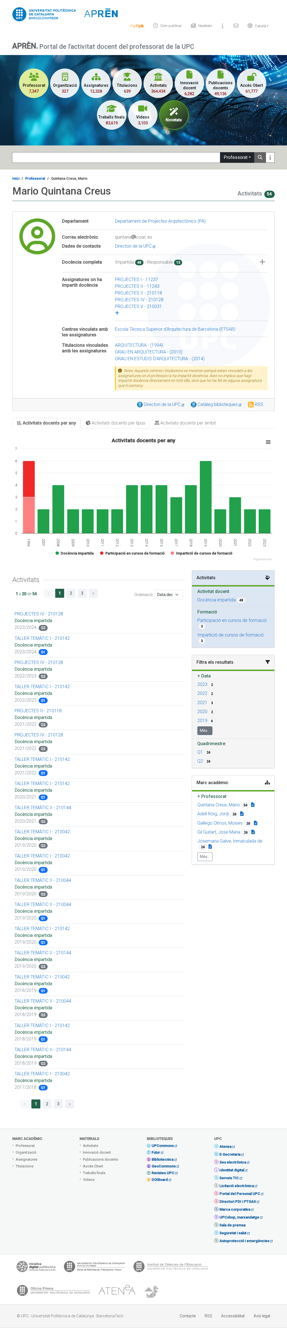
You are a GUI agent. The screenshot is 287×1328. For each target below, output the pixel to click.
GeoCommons (164, 1166)
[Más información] (270, 157)
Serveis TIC (229, 1178)
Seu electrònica (232, 1162)
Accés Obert (93, 1166)
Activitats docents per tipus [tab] (118, 423)
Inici (15, 178)
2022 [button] (202, 693)
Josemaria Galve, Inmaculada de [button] (229, 841)
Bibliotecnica (162, 1159)
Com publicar (171, 26)
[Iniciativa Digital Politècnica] (36, 1268)
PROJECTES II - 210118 (138, 293)
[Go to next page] (93, 593)
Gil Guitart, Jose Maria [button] (218, 832)
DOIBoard (160, 1180)
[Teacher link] (253, 804)
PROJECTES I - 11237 (136, 279)
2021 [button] (202, 702)
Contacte (188, 1316)
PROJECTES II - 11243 (137, 286)
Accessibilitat (233, 1316)
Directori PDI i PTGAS (237, 1201)
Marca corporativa (234, 1209)
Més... (205, 730)
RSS (259, 404)
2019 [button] (202, 720)
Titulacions (24, 1166)
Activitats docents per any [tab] (49, 423)
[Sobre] (222, 25)
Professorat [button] (211, 796)
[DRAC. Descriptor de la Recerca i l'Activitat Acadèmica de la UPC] (152, 1292)
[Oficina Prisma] (53, 1292)
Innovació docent (97, 1152)
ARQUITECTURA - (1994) (139, 345)
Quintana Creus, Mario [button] (218, 804)
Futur (156, 1152)
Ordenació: (144, 594)
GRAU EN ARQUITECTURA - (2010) (148, 352)
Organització (26, 1152)
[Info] (137, 25)
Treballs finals (94, 1173)
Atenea (225, 1146)
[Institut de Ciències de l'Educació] (170, 1268)
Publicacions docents (100, 1159)
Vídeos (88, 1180)
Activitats (90, 1146)
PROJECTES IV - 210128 (139, 299)
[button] (256, 25)
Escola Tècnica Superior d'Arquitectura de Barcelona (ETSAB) (175, 329)
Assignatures (26, 1159)
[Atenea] (116, 1292)
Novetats (205, 26)
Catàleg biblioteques (218, 404)
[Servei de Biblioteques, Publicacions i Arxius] (94, 1268)
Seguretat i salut (232, 1233)
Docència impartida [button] (216, 600)
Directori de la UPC (134, 246)
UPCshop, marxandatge (239, 1217)
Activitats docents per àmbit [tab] (187, 423)
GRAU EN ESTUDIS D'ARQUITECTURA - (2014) (160, 358)
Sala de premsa (232, 1225)
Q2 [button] (200, 761)
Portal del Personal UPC (239, 1194)
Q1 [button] (200, 752)
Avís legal (262, 1316)
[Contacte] (236, 25)
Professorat (235, 157)
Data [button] (204, 676)
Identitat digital (231, 1170)
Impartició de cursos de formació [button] (230, 635)
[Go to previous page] (48, 593)
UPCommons (163, 1146)
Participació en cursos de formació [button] (232, 620)
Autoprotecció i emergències (244, 1241)
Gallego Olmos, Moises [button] (220, 823)
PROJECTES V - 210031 (138, 306)
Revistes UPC (163, 1173)
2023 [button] (202, 684)
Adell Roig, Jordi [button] (213, 813)
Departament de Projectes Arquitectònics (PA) (160, 221)
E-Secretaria (229, 1154)
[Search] (260, 157)
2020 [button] (202, 711)
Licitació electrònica (236, 1186)
